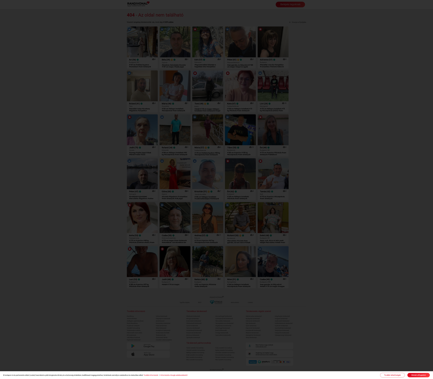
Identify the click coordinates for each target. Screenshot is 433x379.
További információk (151, 375)
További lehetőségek (392, 375)
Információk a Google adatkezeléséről (173, 375)
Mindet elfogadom (418, 375)
